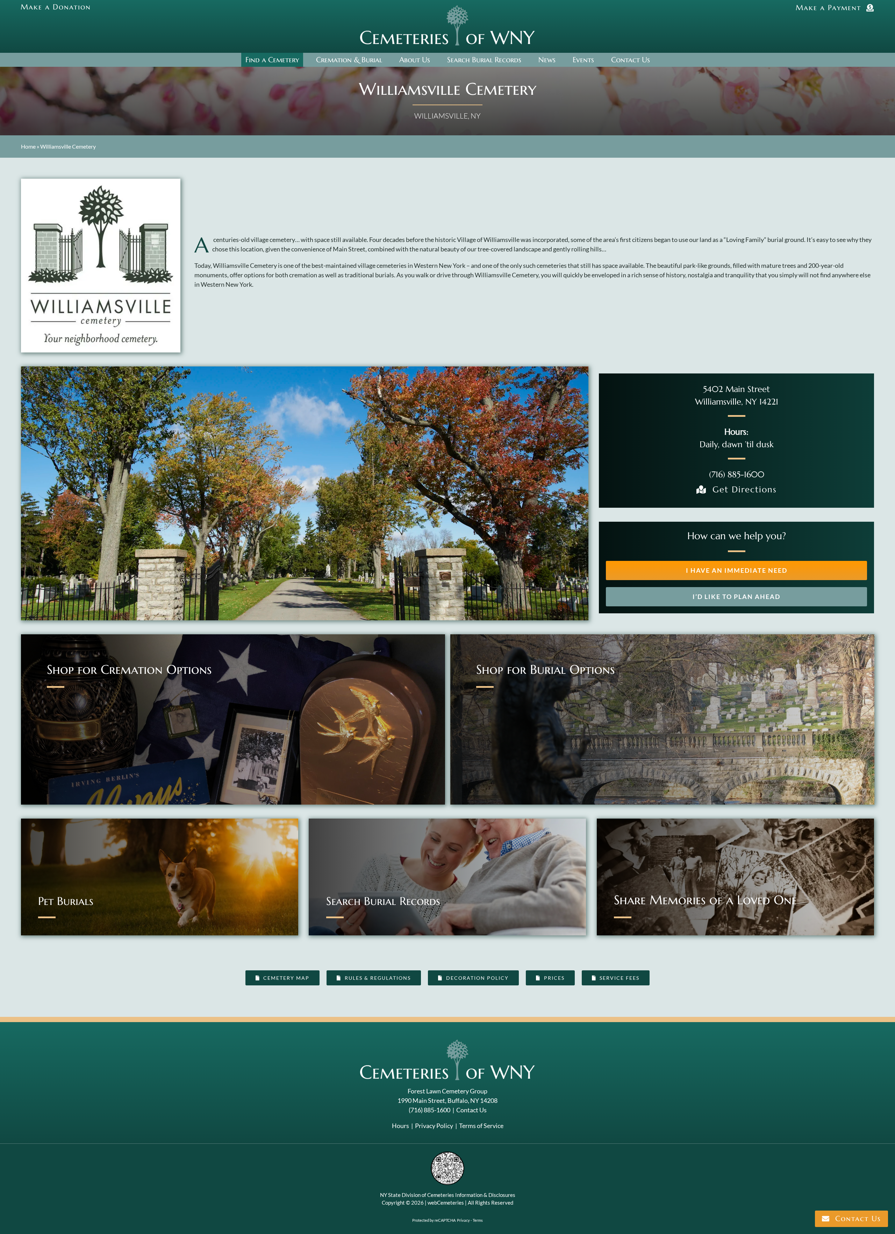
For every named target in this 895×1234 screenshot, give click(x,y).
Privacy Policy (434, 1125)
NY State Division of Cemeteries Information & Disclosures (447, 1195)
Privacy (463, 1220)
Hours (400, 1125)
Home (28, 146)
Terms (478, 1220)
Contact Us (471, 1110)
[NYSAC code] (447, 1154)
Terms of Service (481, 1125)
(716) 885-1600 (736, 474)
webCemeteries (446, 1202)
